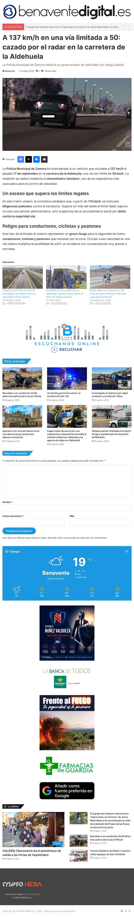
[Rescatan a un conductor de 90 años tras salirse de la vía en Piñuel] (22, 378)
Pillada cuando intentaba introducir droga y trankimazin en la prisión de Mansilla (111, 434)
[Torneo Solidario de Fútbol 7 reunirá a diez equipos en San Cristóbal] (79, 855)
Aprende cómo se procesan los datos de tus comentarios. (77, 537)
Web (72, 516)
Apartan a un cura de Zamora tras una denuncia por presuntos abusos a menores (21, 434)
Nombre (7, 502)
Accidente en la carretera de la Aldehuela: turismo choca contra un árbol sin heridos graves (65, 293)
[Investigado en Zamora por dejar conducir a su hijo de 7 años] (112, 378)
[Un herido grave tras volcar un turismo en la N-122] (67, 378)
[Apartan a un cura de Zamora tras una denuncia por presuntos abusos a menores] (22, 416)
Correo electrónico (13, 516)
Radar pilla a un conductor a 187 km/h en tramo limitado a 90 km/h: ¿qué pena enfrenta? (108, 293)
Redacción (10, 71)
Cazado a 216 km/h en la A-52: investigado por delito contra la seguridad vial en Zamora (19, 293)
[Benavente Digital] (67, 12)
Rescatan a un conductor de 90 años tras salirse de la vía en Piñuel (60, 27)
